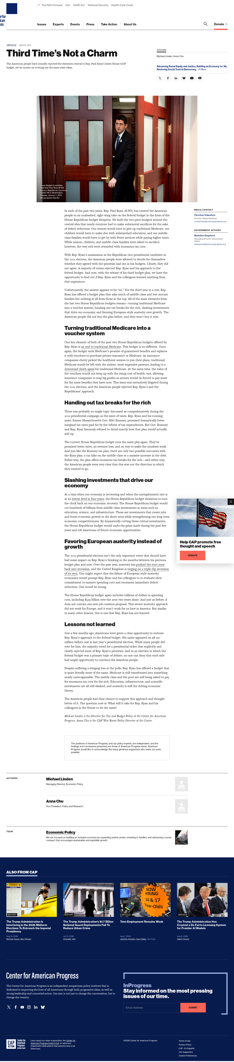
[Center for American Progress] (12, 15)
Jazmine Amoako (127, 939)
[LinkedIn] (35, 1007)
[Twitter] (8, 1007)
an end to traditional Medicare (101, 346)
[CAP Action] (16, 1044)
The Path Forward (52, 5)
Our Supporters (186, 1052)
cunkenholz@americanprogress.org (210, 221)
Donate (219, 24)
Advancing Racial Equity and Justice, (177, 66)
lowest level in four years (88, 499)
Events (75, 24)
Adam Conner (183, 939)
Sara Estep (141, 939)
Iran (68, 5)
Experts (58, 24)
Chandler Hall (69, 939)
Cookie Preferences (188, 1056)
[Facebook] (15, 1007)
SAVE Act (79, 5)
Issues (41, 24)
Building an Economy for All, (212, 66)
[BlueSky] (43, 1007)
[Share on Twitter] (160, 78)
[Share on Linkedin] (176, 78)
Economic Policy (60, 832)
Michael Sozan (13, 939)
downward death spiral (79, 369)
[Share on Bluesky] (184, 78)
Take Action (109, 24)
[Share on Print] (200, 78)
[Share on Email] (192, 78)
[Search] (206, 26)
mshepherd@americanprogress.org (210, 244)
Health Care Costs (122, 5)
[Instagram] (29, 1007)
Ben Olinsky (26, 939)
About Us (130, 24)
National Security (98, 5)
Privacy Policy (185, 1044)
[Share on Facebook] (168, 78)
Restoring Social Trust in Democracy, (177, 69)
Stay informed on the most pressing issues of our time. (168, 991)
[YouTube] (22, 1007)
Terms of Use (184, 1041)
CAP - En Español (186, 1048)
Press (90, 24)
